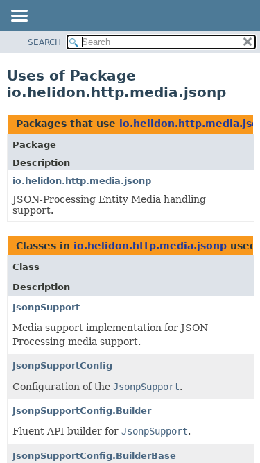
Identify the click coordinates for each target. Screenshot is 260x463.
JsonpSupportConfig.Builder (81, 410)
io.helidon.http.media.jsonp (81, 181)
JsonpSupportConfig (62, 365)
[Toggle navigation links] (19, 16)
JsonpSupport (46, 307)
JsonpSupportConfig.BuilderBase (94, 456)
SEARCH (44, 42)
